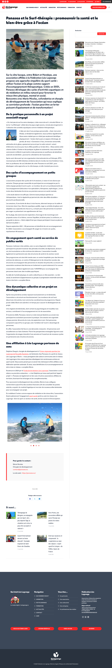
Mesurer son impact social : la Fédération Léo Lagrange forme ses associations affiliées (95, 170)
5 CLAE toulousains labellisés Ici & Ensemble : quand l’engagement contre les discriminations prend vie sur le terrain (95, 320)
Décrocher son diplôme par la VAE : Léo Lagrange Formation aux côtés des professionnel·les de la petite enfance (94, 161)
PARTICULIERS (63, 1)
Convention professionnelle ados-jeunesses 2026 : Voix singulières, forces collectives (94, 285)
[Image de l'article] (11, 515)
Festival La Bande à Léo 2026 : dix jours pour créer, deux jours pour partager (94, 109)
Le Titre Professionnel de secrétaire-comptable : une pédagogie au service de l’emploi (95, 328)
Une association (64, 599)
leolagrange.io (25, 605)
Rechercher (78, 30)
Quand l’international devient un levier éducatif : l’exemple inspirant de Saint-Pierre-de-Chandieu (24, 541)
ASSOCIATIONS (72, 1)
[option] (34, 423)
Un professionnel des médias (68, 609)
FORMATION (39, 606)
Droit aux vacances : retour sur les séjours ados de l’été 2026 (94, 71)
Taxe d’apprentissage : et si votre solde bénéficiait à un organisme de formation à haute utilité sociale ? (95, 209)
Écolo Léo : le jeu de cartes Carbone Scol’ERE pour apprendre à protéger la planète (95, 259)
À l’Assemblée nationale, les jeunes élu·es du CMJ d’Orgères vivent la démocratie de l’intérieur (95, 310)
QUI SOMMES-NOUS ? (42, 596)
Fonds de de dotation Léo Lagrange (35, 370)
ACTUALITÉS (40, 609)
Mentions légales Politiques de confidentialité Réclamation (64, 664)
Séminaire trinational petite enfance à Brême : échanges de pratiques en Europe (95, 117)
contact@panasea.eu (20, 469)
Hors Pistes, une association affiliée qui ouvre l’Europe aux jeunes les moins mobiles (55, 518)
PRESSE (98, 1)
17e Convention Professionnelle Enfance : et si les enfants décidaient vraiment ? (95, 277)
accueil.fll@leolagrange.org (89, 612)
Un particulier (64, 596)
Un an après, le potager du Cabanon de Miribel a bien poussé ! (95, 177)
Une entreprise (64, 606)
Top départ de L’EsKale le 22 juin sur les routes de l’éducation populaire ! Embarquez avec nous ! (95, 302)
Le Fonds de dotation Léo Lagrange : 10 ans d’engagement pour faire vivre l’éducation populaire (95, 337)
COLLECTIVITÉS (82, 1)
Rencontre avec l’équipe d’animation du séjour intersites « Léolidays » (95, 43)
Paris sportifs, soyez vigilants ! (93, 241)
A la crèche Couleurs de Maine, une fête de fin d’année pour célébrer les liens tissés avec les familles (95, 144)
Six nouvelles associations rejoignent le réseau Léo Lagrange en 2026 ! (95, 250)
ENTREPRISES (90, 1)
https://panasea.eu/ (29, 473)
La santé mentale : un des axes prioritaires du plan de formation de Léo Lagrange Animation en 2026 (95, 234)
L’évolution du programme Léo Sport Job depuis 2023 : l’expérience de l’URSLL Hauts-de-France (95, 226)
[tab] (31, 445)
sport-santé (33, 396)
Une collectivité (64, 602)
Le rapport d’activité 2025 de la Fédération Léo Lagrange (93, 151)
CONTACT (39, 612)
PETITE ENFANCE (41, 602)
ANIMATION (39, 599)
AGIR (37, 616)
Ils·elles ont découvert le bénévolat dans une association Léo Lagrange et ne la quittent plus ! (95, 217)
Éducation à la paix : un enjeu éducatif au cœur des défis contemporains (95, 293)
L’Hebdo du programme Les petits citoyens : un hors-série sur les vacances (94, 135)
